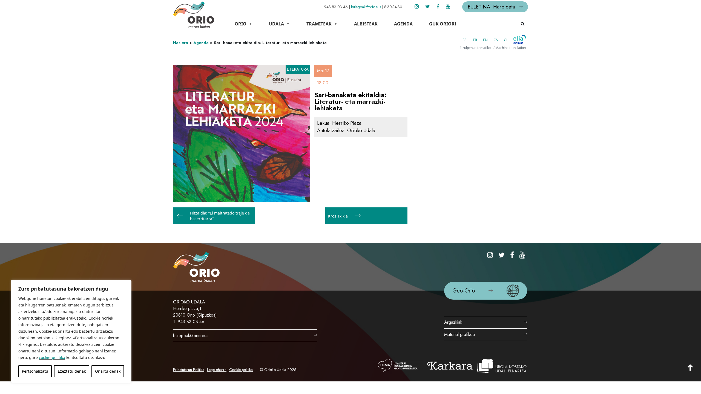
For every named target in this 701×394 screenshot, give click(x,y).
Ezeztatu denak (72, 371)
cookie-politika (52, 357)
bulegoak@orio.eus (366, 7)
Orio (240, 24)
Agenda (403, 24)
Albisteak (366, 24)
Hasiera (180, 43)
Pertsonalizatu (35, 371)
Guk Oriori (442, 24)
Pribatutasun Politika (188, 369)
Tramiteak (319, 24)
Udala (276, 24)
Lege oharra (216, 369)
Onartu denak (107, 371)
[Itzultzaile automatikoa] (519, 39)
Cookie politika (241, 369)
